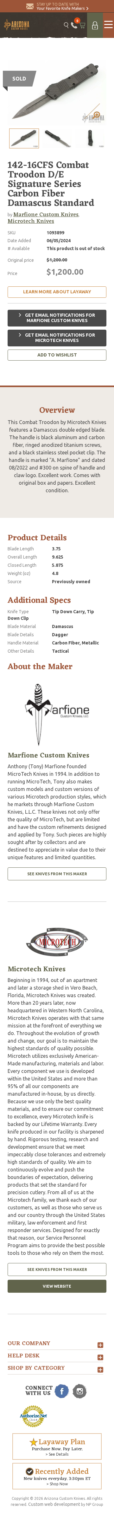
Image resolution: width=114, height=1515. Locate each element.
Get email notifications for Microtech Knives (59, 337)
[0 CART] (82, 25)
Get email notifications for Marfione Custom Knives (59, 318)
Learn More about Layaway (57, 291)
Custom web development (54, 1504)
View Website (57, 1286)
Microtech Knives (31, 221)
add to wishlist (57, 354)
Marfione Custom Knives (46, 215)
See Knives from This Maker (57, 874)
